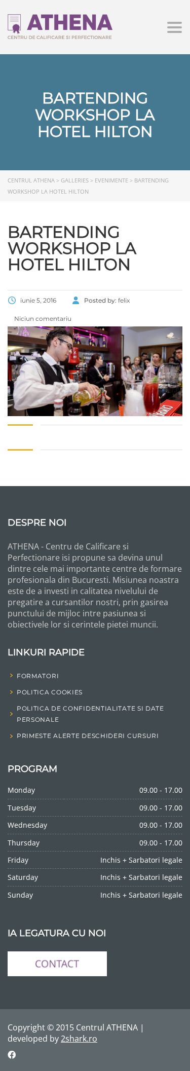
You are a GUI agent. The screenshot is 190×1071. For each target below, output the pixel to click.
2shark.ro (79, 1038)
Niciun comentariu (42, 318)
